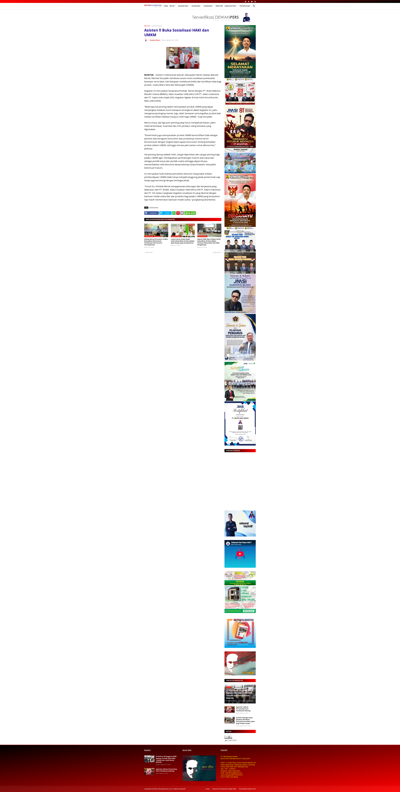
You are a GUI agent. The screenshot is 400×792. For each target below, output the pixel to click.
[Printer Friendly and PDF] (190, 213)
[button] (254, 6)
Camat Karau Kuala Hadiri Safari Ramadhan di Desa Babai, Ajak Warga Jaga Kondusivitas (183, 241)
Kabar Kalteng (230, 6)
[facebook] (245, 1)
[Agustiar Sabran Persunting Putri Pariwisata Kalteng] (229, 709)
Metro (172, 6)
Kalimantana (183, 6)
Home (166, 6)
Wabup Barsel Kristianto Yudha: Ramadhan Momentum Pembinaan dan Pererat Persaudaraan (156, 242)
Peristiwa (219, 6)
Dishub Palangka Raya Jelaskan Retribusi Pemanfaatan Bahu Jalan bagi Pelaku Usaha (245, 720)
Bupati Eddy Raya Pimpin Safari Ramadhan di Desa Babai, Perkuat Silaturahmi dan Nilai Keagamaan (209, 242)
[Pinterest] (178, 213)
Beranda (147, 26)
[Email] (182, 213)
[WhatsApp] (174, 213)
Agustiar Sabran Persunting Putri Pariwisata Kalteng (243, 709)
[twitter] (248, 1)
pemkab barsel (157, 26)
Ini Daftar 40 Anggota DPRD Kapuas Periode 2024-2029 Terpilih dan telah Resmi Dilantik (166, 759)
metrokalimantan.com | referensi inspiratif (171, 789)
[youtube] (252, 1)
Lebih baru (149, 252)
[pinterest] (255, 1)
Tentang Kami (244, 6)
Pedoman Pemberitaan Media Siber (224, 789)
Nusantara (196, 6)
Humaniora (208, 6)
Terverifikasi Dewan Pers (247, 789)
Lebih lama (216, 252)
